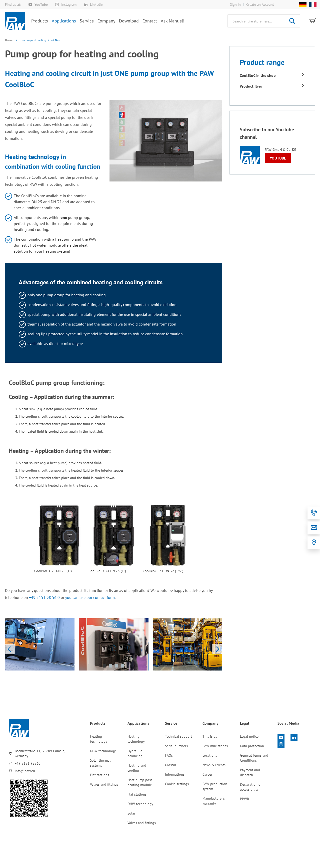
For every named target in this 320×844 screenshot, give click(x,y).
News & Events (214, 765)
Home (9, 40)
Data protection (252, 746)
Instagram (68, 4)
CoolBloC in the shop (258, 75)
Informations (174, 774)
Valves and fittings (104, 784)
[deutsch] (302, 4)
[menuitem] (39, 20)
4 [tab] (122, 666)
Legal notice (249, 736)
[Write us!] (314, 527)
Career (207, 774)
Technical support (178, 736)
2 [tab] (110, 666)
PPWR (244, 799)
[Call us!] (314, 512)
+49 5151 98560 (27, 763)
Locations (209, 755)
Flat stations (99, 775)
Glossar (170, 765)
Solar (131, 813)
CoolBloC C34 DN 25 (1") (107, 571)
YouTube (41, 4)
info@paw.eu (25, 771)
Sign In (235, 4)
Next (217, 649)
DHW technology (103, 751)
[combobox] (264, 20)
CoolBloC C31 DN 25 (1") (53, 571)
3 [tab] (116, 666)
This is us (209, 736)
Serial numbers (176, 746)
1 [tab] (104, 666)
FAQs (169, 755)
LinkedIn (96, 4)
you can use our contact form (90, 597)
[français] (311, 4)
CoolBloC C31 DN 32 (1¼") (163, 571)
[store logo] (15, 21)
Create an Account (260, 4)
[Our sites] (314, 542)
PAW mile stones (215, 746)
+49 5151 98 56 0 (44, 597)
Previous (10, 649)
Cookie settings (177, 784)
